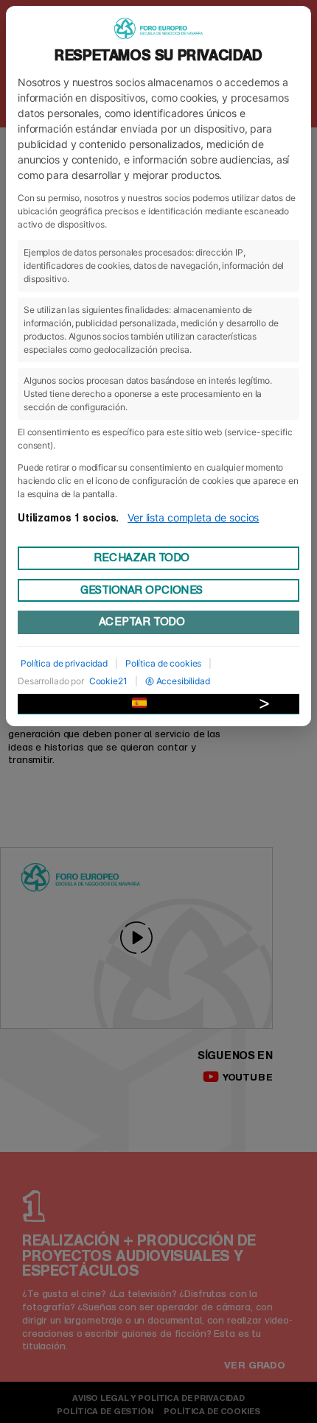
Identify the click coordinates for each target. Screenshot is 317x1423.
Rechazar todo (141, 557)
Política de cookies (163, 663)
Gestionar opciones (141, 590)
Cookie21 (108, 680)
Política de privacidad (64, 663)
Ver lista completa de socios (193, 517)
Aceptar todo (141, 621)
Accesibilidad (183, 680)
